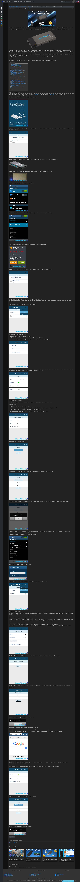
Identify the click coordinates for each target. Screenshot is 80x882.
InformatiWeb (6, 1)
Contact (57, 875)
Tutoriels (21, 1)
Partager (11, 842)
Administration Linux (35, 874)
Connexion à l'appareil (15, 64)
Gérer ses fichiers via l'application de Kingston (17, 71)
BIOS (2, 10)
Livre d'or (58, 873)
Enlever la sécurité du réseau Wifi (17, 69)
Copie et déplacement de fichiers (17, 72)
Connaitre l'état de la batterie (16, 65)
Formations (14, 1)
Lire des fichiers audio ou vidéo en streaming (17, 75)
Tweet (15, 842)
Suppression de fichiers (15, 73)
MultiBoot (2, 14)
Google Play (37, 94)
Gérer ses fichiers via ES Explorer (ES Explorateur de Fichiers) (17, 77)
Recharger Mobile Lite (15, 85)
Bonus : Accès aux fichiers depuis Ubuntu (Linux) (18, 89)
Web (2, 23)
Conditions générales (9, 875)
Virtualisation (2, 21)
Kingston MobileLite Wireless (34, 27)
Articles (2, 8)
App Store (52, 94)
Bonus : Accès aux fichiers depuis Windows (17, 87)
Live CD (2, 12)
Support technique (59, 874)
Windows (2, 25)
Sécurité (2, 19)
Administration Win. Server (36, 873)
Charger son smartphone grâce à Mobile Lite (18, 84)
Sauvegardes (2, 17)
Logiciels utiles (8, 873)
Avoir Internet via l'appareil (16, 67)
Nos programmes (8, 874)
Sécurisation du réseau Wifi (16, 66)
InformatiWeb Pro (29, 1)
